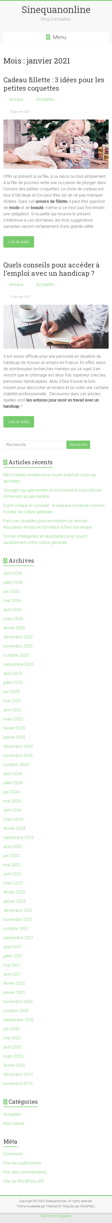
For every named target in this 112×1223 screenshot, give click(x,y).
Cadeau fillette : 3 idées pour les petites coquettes (53, 83)
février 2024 (14, 828)
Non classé (13, 1123)
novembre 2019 (18, 1083)
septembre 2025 (18, 664)
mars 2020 (13, 1056)
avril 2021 (12, 974)
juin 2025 (11, 691)
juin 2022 (11, 855)
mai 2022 (12, 864)
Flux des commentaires (24, 1172)
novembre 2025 (18, 646)
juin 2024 (11, 791)
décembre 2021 (18, 910)
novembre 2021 (18, 919)
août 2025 (12, 673)
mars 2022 (13, 883)
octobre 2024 (16, 764)
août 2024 (12, 773)
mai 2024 (12, 801)
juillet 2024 (13, 782)
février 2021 (14, 983)
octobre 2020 (16, 1010)
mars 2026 (13, 618)
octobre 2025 (16, 655)
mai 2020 (12, 1038)
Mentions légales (56, 1215)
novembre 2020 (18, 1001)
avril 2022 (12, 873)
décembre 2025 (18, 637)
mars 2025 (13, 719)
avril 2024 (12, 810)
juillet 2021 (13, 956)
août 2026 (12, 573)
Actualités (45, 99)
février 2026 (14, 627)
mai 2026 (12, 600)
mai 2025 (12, 700)
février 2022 (14, 892)
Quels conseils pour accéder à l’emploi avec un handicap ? (51, 269)
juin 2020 (11, 1028)
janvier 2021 (14, 992)
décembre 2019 (18, 1074)
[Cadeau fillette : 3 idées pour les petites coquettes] (56, 122)
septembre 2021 (18, 937)
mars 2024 (13, 819)
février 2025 (14, 728)
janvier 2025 (14, 737)
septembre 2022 (18, 837)
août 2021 (12, 946)
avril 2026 (12, 609)
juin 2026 (11, 591)
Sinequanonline (56, 9)
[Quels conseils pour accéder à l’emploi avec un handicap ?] (56, 307)
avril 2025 (12, 709)
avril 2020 (12, 1047)
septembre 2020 (18, 1019)
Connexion (13, 1153)
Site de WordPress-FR (23, 1181)
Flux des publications (22, 1163)
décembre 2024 (18, 746)
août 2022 (12, 846)
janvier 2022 (14, 901)
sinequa (16, 99)
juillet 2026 (13, 582)
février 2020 (14, 1065)
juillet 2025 (13, 682)
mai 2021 (12, 965)
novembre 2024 (18, 755)
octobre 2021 (16, 928)
